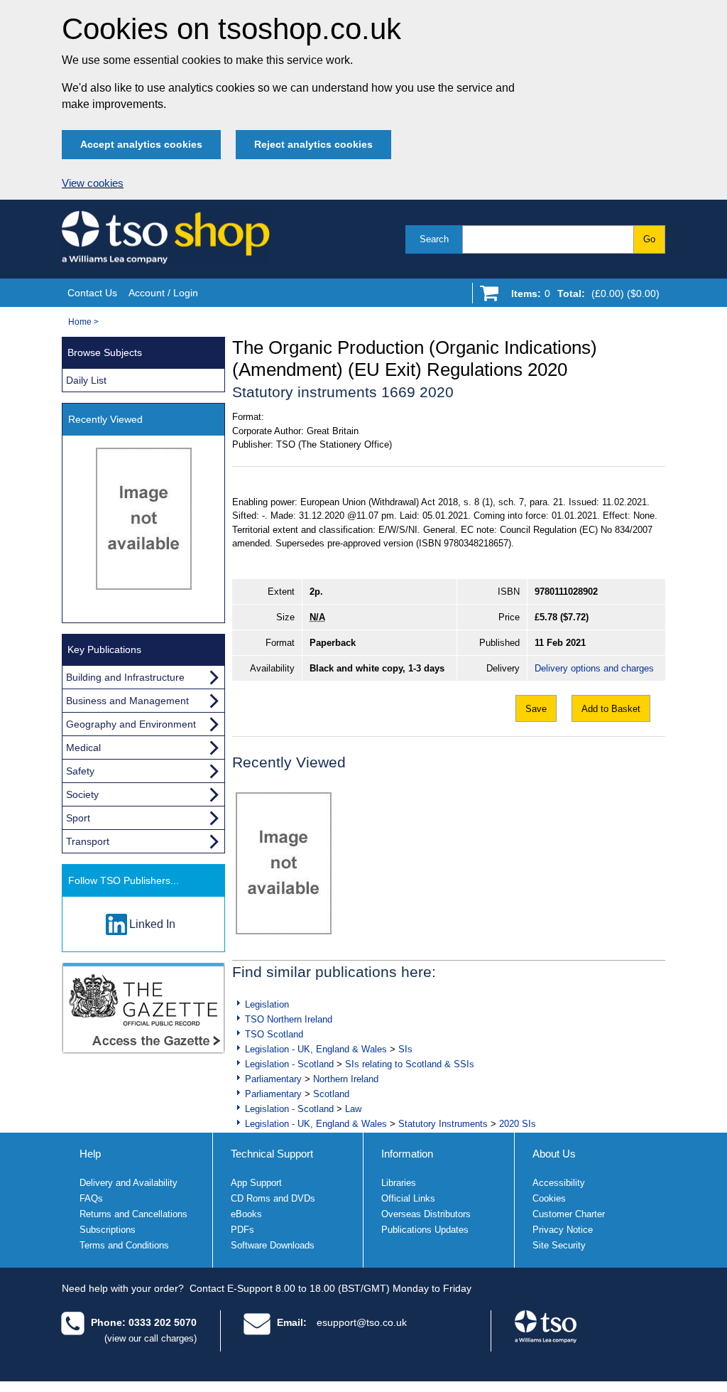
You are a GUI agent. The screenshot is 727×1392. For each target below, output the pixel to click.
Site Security (559, 1245)
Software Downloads (273, 1245)
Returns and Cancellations (133, 1214)
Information (407, 1154)
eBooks (246, 1214)
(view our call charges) (150, 1338)
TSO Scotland (274, 1034)
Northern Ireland (345, 1079)
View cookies (93, 183)
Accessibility (558, 1182)
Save (536, 708)
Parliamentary (273, 1079)
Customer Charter (568, 1214)
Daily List (86, 380)
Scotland (331, 1094)
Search (434, 239)
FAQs (91, 1198)
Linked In (152, 924)
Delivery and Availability (128, 1182)
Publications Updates (425, 1229)
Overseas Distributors (426, 1214)
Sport (78, 818)
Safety (80, 771)
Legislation (267, 1004)
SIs (405, 1049)
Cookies (549, 1198)
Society (82, 794)
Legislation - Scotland (289, 1064)
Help (90, 1154)
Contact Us (92, 292)
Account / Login (163, 292)
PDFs (242, 1229)
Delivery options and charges (594, 668)
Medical (83, 747)
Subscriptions (108, 1229)
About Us (554, 1154)
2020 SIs (517, 1123)
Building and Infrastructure (125, 677)
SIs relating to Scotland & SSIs (409, 1064)
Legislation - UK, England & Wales (316, 1049)
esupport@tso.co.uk (362, 1322)
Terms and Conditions (124, 1245)
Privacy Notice (562, 1229)
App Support (256, 1182)
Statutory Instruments (443, 1123)
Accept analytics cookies (141, 144)
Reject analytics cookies (313, 144)
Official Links (408, 1198)
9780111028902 (566, 591)
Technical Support (272, 1154)
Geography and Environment (131, 724)
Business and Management (127, 700)
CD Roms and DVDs (273, 1198)
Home (80, 322)
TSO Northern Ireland (288, 1019)
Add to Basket (610, 708)
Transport (87, 841)
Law (353, 1109)
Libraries (398, 1182)
